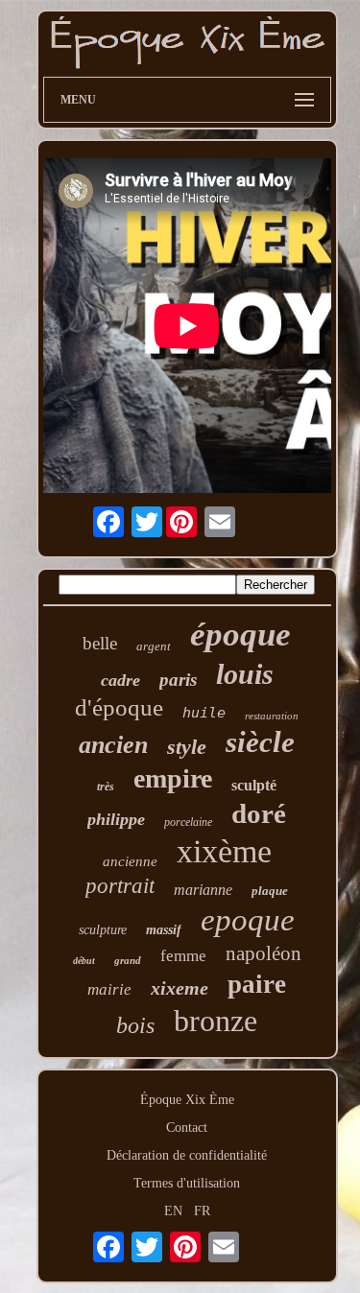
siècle (260, 742)
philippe (116, 819)
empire (172, 778)
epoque (248, 920)
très (105, 786)
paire (257, 984)
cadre (120, 680)
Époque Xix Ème (187, 1100)
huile (204, 712)
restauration (272, 715)
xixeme (179, 988)
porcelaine (188, 822)
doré (258, 813)
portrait (120, 886)
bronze (215, 1020)
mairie (109, 989)
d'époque (119, 707)
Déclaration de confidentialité (187, 1155)
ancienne (130, 861)
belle (100, 643)
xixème (224, 851)
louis (245, 674)
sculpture (103, 930)
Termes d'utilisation (186, 1183)
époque (240, 634)
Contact (186, 1127)
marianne (203, 890)
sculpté (253, 785)
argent (153, 646)
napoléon (263, 953)
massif (163, 930)
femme (183, 956)
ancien (113, 745)
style (186, 747)
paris (178, 680)
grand (127, 960)
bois (135, 1025)
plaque (270, 890)
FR (202, 1211)
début (84, 960)
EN (173, 1211)
